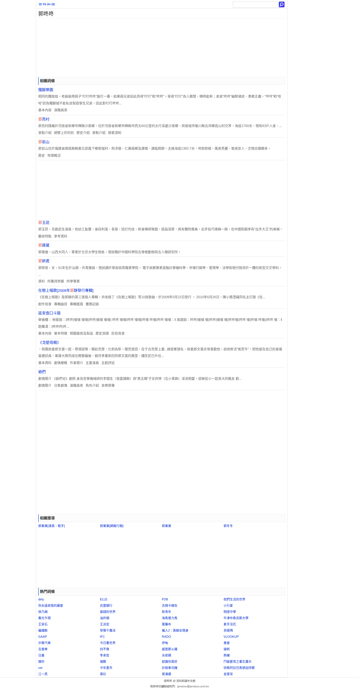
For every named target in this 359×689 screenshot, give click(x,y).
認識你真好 (169, 661)
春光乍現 (44, 618)
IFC (102, 636)
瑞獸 (103, 661)
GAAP (42, 636)
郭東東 (166, 526)
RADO (166, 636)
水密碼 (166, 655)
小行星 (228, 605)
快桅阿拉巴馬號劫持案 (239, 667)
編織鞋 (43, 630)
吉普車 (43, 649)
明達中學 (230, 611)
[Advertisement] (160, 47)
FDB (165, 599)
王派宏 (104, 624)
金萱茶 (228, 674)
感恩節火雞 (169, 649)
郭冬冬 (228, 526)
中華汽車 (44, 643)
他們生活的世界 (234, 599)
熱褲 (227, 655)
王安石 (43, 624)
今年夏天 (106, 667)
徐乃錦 (43, 611)
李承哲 (104, 655)
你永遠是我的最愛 (50, 605)
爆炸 (41, 661)
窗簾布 (166, 624)
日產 (41, 655)
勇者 (227, 643)
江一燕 (43, 674)
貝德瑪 (228, 630)
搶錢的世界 (108, 611)
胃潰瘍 (166, 674)
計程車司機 (169, 667)
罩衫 (103, 674)
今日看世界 (108, 643)
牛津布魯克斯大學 (236, 618)
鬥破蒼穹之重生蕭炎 (238, 661)
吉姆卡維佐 (169, 605)
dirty (41, 599)
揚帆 (227, 649)
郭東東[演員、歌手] (51, 526)
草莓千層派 (108, 630)
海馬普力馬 (169, 618)
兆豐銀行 (106, 605)
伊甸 (165, 643)
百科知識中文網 (185, 680)
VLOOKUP (231, 636)
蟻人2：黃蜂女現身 (175, 630)
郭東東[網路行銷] (111, 526)
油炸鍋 (104, 618)
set (40, 667)
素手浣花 (230, 624)
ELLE (103, 599)
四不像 (104, 649)
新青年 (166, 611)
